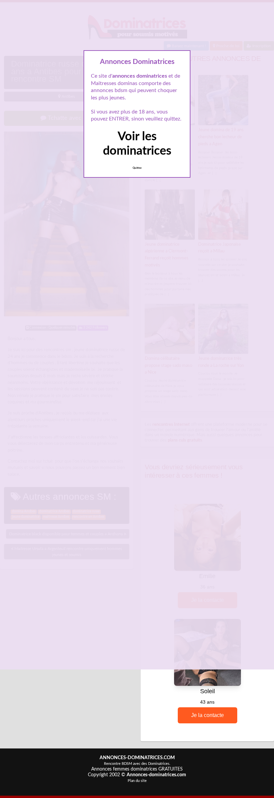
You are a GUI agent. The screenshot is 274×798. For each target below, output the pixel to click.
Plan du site (137, 781)
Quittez (137, 168)
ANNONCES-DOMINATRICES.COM (137, 757)
